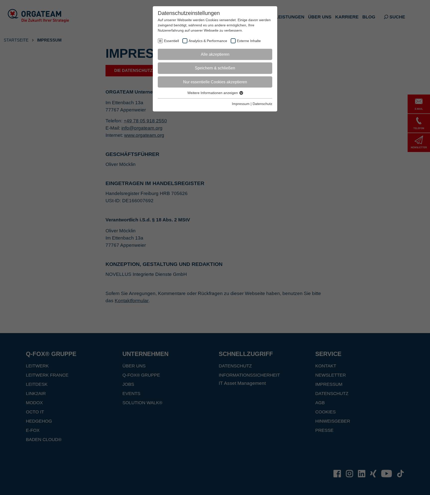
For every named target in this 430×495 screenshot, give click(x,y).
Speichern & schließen (215, 68)
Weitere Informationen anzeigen (213, 93)
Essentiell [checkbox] (171, 41)
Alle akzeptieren (215, 54)
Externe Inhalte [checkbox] (249, 41)
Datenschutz (262, 104)
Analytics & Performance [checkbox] (208, 41)
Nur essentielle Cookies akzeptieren (215, 82)
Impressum (241, 104)
